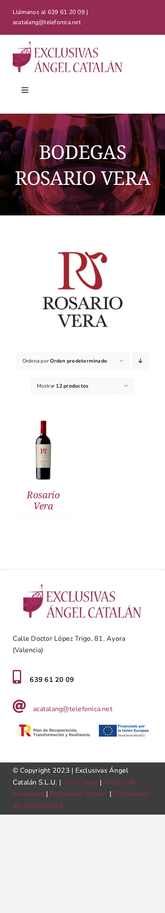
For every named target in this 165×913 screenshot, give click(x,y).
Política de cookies (79, 794)
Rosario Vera (43, 500)
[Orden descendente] (140, 361)
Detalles (43, 451)
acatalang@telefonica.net (73, 709)
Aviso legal (80, 782)
